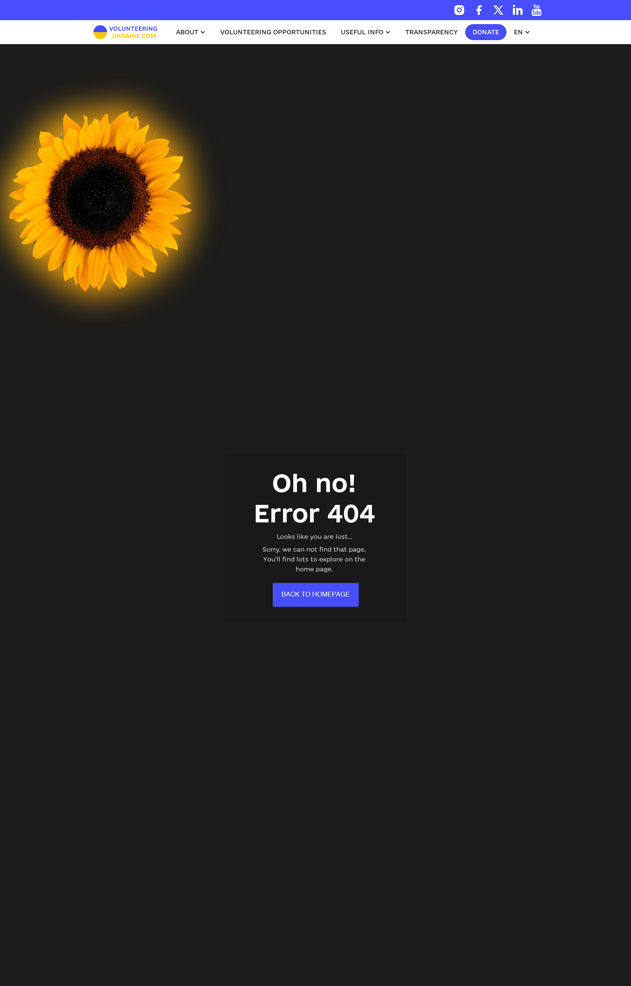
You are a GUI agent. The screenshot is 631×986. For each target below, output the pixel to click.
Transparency (431, 31)
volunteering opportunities (273, 31)
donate (486, 31)
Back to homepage (316, 594)
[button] (191, 32)
